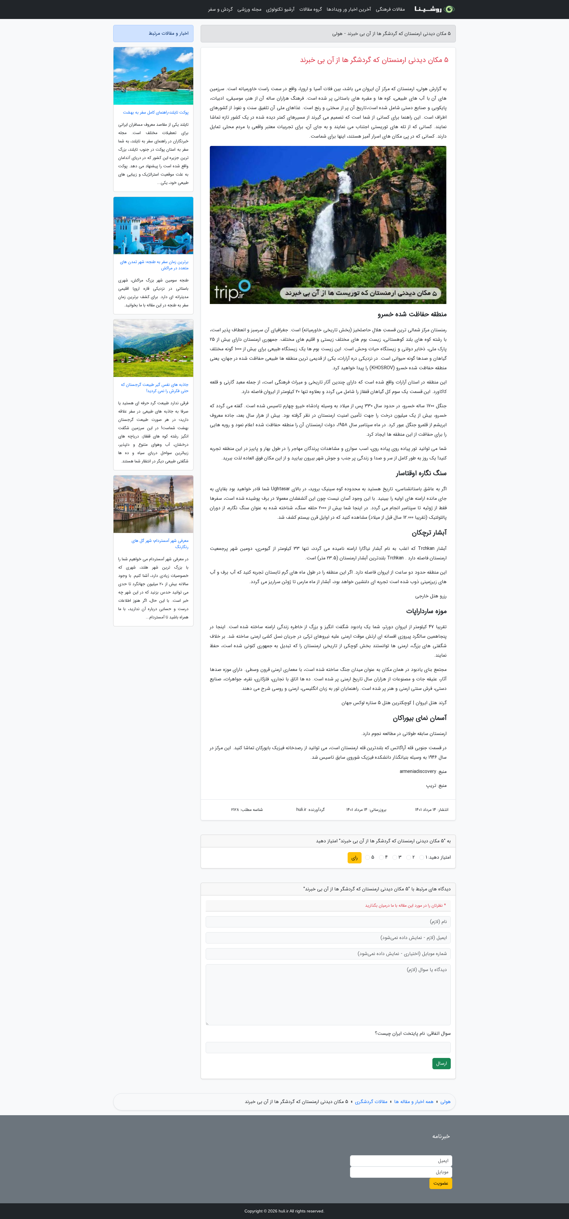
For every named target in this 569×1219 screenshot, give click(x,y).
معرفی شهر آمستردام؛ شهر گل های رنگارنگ (160, 544)
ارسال (441, 1063)
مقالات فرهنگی (390, 9)
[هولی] (434, 9)
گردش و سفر (220, 9)
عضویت (440, 1183)
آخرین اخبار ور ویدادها (349, 9)
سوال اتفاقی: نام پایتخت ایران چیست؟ (413, 1033)
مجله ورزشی (249, 9)
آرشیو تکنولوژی (280, 9)
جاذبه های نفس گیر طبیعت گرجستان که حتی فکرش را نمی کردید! (154, 388)
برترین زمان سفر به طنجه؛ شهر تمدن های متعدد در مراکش (154, 265)
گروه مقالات (310, 9)
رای (354, 857)
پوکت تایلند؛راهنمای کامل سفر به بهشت (155, 112)
